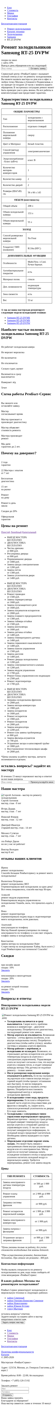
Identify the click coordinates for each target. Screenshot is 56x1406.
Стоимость (12, 10)
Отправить (7, 1395)
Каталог (5, 1354)
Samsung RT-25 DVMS (18, 317)
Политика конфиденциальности (17, 1352)
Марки (10, 13)
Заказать (5, 970)
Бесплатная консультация (14, 23)
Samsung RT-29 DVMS (18, 320)
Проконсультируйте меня (42, 782)
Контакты (12, 18)
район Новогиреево (17, 1303)
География (12, 16)
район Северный (15, 1298)
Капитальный (29, 532)
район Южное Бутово (18, 1306)
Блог (9, 7)
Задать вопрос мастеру (13, 1322)
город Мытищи (15, 1308)
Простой (5, 532)
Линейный (16, 532)
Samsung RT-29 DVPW (18, 323)
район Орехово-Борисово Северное (25, 1300)
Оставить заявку (38, 68)
